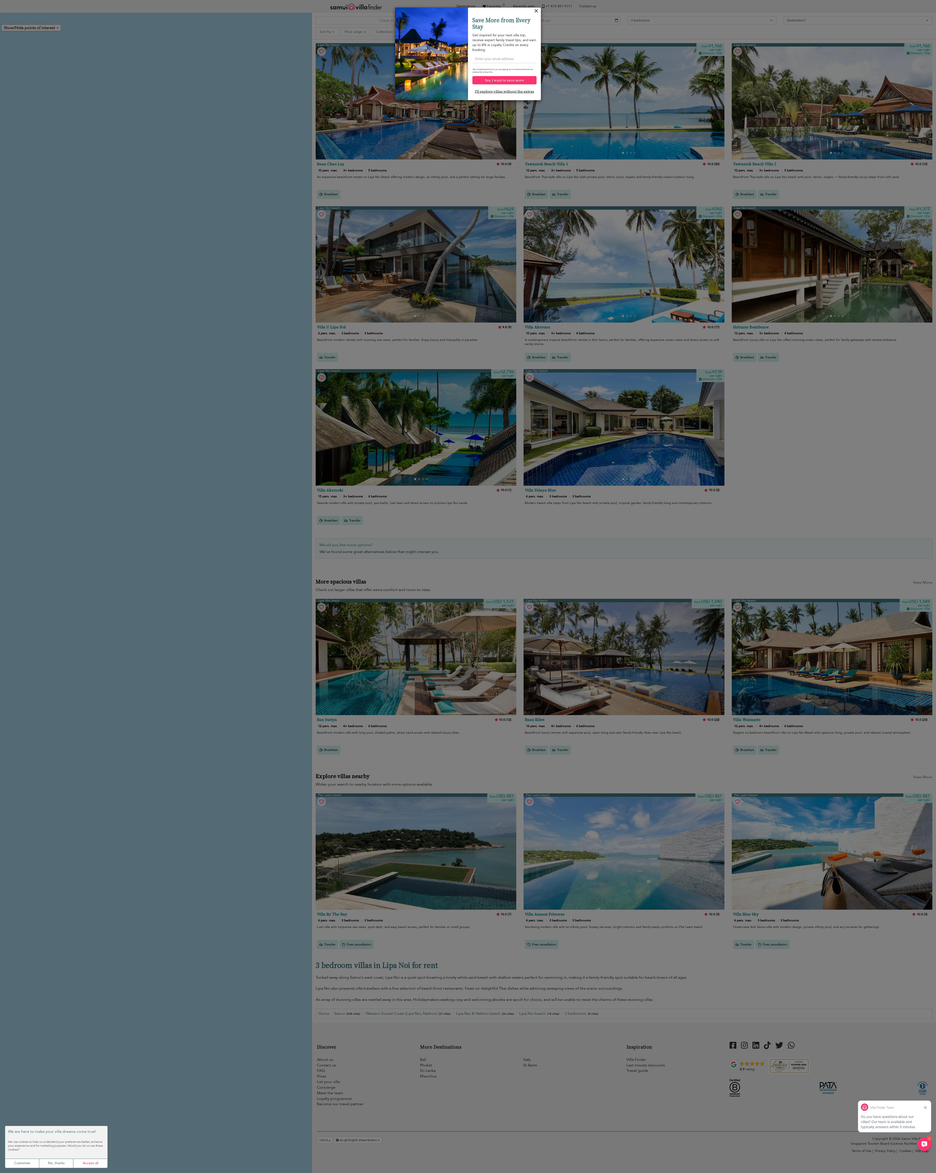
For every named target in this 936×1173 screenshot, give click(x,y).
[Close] (536, 12)
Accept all (90, 1163)
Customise (22, 1163)
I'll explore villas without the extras (504, 91)
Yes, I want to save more (504, 80)
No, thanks (56, 1163)
